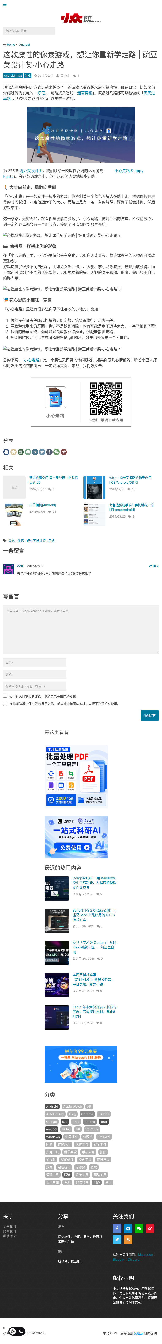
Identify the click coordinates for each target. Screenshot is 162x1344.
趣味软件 (82, 1182)
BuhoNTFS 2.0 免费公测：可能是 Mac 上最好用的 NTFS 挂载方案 (95, 915)
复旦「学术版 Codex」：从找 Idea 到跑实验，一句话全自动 (94, 947)
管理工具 (52, 1175)
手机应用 (88, 1152)
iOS (19, 75)
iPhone (90, 1122)
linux (104, 1122)
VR (78, 1129)
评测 (67, 1182)
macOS (51, 1129)
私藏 (93, 1167)
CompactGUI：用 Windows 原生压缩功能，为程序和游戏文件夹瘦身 (94, 883)
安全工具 (100, 1144)
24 (54, 511)
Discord (133, 1259)
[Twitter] (117, 1239)
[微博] (150, 1228)
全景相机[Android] (42, 505)
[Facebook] (117, 1228)
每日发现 (103, 1160)
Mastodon (145, 1255)
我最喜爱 (70, 1152)
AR (89, 1107)
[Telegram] (128, 1228)
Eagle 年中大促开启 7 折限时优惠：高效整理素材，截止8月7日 (95, 1012)
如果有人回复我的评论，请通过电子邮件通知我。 (44, 696)
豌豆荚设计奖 (31, 171)
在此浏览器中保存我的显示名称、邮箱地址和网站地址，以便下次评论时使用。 (64, 704)
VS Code (92, 1129)
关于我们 (9, 1227)
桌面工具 (85, 1160)
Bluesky (119, 1259)
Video (66, 1129)
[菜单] (5, 6)
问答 (97, 1182)
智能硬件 (67, 1160)
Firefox (104, 1114)
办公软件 (104, 1137)
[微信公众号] (139, 1228)
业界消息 (71, 1137)
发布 (61, 1227)
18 (133, 489)
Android (9, 75)
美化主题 (52, 1182)
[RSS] (128, 1239)
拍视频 (51, 1160)
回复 (155, 566)
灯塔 (41, 93)
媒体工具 (82, 1144)
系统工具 (82, 1175)
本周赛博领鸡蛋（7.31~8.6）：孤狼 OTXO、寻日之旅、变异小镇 (94, 979)
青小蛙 (64, 75)
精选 (21, 541)
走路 (51, 541)
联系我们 (9, 1231)
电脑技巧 (64, 1167)
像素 (11, 541)
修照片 (88, 1137)
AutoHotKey (55, 1114)
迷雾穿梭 (84, 93)
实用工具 (52, 1152)
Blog (72, 1114)
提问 (61, 1251)
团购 (49, 1144)
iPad (76, 1122)
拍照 (103, 1152)
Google (51, 1122)
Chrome (87, 1114)
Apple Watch (72, 1107)
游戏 (28, 75)
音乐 (108, 1182)
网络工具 (100, 1175)
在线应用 (64, 1144)
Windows (53, 1137)
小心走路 (31, 360)
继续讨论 (9, 1236)
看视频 (80, 1167)
